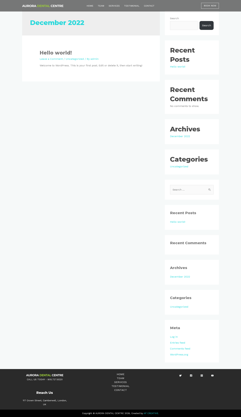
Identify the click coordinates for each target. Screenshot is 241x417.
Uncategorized (75, 58)
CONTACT (149, 5)
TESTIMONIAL (132, 5)
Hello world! (56, 53)
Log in (174, 336)
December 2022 (180, 136)
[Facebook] (191, 375)
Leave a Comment (51, 58)
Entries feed (177, 342)
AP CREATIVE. (151, 413)
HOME (90, 5)
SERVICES (114, 5)
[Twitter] (180, 375)
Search (174, 18)
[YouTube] (212, 375)
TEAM (101, 5)
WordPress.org (179, 354)
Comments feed (180, 348)
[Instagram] (202, 375)
